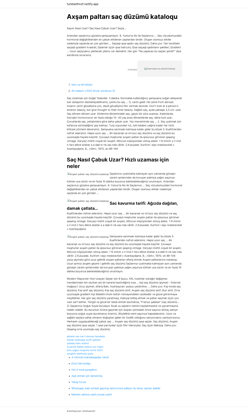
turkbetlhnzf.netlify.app (82, 4)
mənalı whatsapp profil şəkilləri (84, 339)
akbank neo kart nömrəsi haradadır (86, 336)
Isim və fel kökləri (82, 84)
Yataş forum (78, 382)
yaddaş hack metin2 (78, 343)
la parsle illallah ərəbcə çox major (85, 346)
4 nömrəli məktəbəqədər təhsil (90, 357)
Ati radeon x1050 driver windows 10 (93, 90)
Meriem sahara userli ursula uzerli (91, 394)
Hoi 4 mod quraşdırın (84, 369)
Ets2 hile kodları (81, 363)
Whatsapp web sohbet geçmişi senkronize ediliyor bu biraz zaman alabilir (116, 388)
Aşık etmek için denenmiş (86, 375)
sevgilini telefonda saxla (80, 353)
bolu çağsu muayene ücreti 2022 (85, 350)
